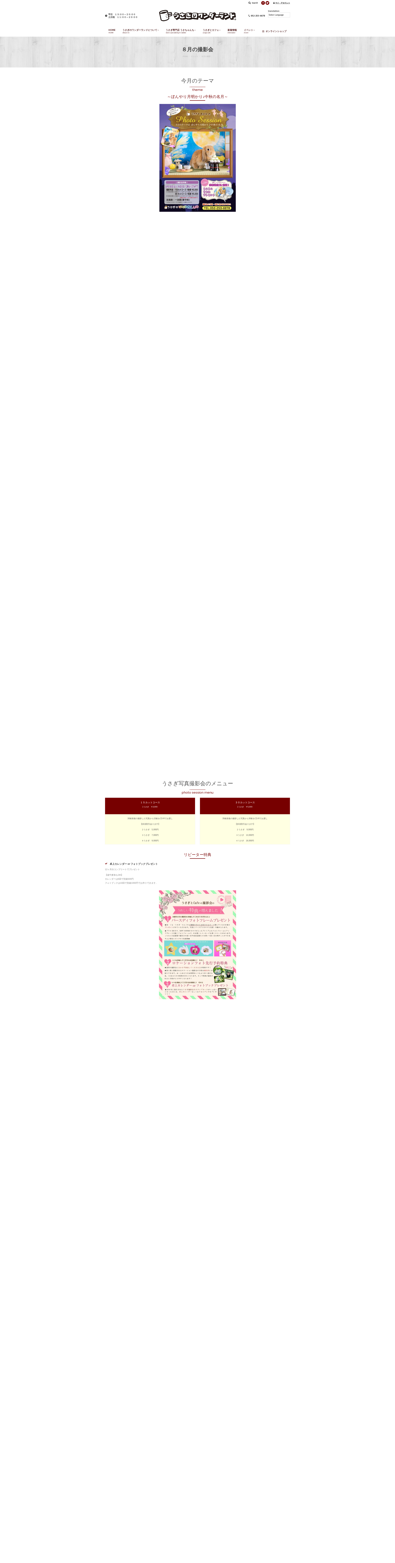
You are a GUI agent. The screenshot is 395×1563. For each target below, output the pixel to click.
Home (185, 56)
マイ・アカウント (282, 3)
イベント (194, 56)
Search (255, 3)
